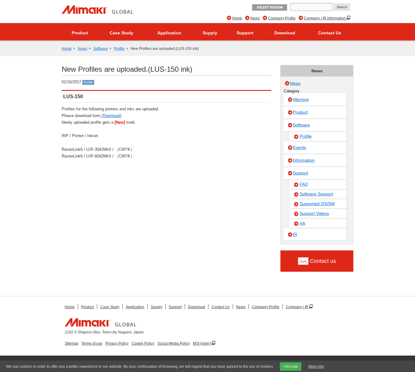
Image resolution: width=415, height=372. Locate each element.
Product (80, 32)
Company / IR (297, 307)
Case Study (121, 32)
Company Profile (282, 18)
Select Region (270, 7)
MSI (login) (202, 343)
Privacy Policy (117, 343)
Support (245, 32)
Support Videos (314, 213)
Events (299, 147)
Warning (301, 99)
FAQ (304, 184)
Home (237, 18)
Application (169, 32)
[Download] (111, 115)
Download (284, 32)
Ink (302, 223)
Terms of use (91, 343)
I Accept (290, 366)
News (255, 18)
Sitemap (71, 343)
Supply (210, 32)
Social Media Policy (173, 343)
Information (304, 160)
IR (295, 234)
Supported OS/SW (317, 203)
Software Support (316, 193)
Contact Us (329, 32)
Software (100, 48)
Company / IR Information (325, 18)
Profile (119, 48)
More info (316, 366)
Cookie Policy (143, 343)
